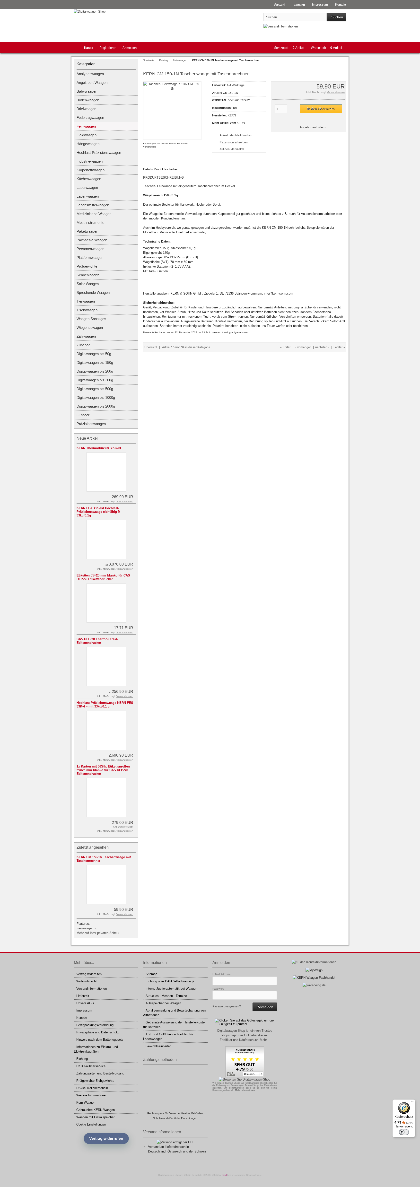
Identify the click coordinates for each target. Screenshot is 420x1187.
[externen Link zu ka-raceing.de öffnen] (314, 985)
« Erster (285, 347)
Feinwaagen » (86, 928)
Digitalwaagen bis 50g (94, 354)
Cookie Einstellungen (91, 1124)
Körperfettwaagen (91, 170)
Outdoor (83, 415)
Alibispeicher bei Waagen (163, 1003)
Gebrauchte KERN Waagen (95, 1110)
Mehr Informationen (245, 1090)
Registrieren (107, 48)
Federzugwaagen (90, 117)
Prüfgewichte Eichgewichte (95, 1080)
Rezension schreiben (233, 142)
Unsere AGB (85, 1003)
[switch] (404, 1132)
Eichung (82, 1059)
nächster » (322, 347)
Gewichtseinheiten (158, 1046)
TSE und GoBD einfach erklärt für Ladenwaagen (168, 1036)
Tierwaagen (86, 301)
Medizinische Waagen (94, 214)
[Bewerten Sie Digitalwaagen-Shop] (244, 1079)
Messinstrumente (90, 222)
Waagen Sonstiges (91, 319)
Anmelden (129, 48)
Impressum (84, 1010)
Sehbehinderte (88, 275)
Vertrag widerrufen (89, 974)
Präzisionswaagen (91, 424)
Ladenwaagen (88, 196)
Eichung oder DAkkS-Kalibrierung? (170, 981)
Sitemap (151, 974)
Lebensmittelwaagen (93, 205)
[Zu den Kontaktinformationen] (314, 962)
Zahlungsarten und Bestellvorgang (100, 1073)
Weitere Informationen (91, 1095)
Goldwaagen (86, 135)
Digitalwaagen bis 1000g (96, 397)
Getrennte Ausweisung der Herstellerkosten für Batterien (174, 1025)
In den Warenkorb (320, 109)
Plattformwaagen (90, 257)
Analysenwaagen (90, 74)
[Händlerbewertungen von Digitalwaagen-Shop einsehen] (244, 1076)
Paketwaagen (87, 231)
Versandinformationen (91, 988)
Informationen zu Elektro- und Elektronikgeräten (96, 1049)
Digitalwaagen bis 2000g (96, 406)
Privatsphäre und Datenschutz (97, 1032)
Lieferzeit (82, 996)
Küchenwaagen (89, 179)
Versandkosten (336, 92)
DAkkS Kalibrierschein (92, 1088)
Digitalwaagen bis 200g (95, 371)
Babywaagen (87, 91)
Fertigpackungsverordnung (95, 1025)
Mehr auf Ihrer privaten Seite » (98, 933)
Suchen (336, 17)
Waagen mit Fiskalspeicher (95, 1117)
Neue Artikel (87, 438)
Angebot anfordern (312, 127)
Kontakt (81, 1018)
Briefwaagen (86, 109)
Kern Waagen (85, 1102)
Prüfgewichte (87, 266)
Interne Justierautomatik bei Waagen (171, 988)
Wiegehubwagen (90, 327)
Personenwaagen (90, 249)
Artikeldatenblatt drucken (235, 135)
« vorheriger (303, 347)
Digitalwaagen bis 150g (95, 362)
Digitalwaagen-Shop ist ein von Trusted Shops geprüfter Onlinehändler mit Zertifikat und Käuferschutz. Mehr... (244, 1035)
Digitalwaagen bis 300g (95, 380)
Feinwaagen (86, 126)
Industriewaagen (90, 161)
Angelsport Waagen (92, 82)
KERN (241, 123)
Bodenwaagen (88, 100)
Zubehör (83, 345)
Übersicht (150, 347)
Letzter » (339, 347)
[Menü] (412, 1102)
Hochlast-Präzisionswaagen (99, 152)
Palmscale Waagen (92, 240)
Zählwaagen (86, 336)
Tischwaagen (87, 310)
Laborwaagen (87, 187)
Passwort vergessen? (226, 1006)
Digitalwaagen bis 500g (95, 389)
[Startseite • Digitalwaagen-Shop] (106, 11)
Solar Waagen (88, 284)
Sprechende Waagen (93, 292)
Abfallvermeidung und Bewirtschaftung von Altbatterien (174, 1013)
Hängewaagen (88, 144)
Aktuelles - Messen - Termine (166, 996)
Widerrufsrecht (86, 981)
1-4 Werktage (236, 85)
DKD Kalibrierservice (90, 1066)
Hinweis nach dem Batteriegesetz (99, 1039)
